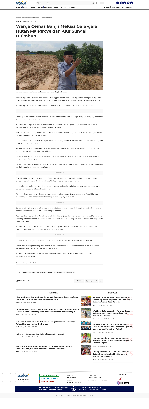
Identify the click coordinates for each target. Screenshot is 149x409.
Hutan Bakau (41, 272)
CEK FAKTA (106, 7)
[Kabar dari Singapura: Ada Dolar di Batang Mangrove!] (86, 338)
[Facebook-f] (117, 3)
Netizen (18, 337)
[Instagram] (131, 3)
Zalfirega (24, 263)
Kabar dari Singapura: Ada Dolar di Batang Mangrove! (40, 334)
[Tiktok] (124, 3)
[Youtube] (128, 3)
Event (17, 351)
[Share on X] (87, 281)
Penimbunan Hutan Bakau (65, 272)
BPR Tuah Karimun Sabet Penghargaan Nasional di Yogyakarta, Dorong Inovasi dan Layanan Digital (112, 340)
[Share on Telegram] (96, 281)
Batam (25, 272)
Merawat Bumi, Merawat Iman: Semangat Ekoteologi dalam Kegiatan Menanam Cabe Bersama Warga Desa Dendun (47, 298)
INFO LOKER (116, 7)
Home (17, 17)
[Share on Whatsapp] (91, 281)
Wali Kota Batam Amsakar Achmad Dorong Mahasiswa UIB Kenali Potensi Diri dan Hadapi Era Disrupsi (45, 323)
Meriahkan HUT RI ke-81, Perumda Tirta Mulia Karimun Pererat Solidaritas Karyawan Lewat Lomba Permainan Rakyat (44, 347)
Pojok (17, 314)
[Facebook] (18, 379)
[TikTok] (28, 379)
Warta (20, 17)
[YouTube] (23, 379)
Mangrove (51, 272)
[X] (20, 379)
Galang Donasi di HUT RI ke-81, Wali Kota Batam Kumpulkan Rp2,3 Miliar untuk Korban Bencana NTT (111, 354)
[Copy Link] (101, 281)
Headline (32, 272)
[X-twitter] (121, 3)
